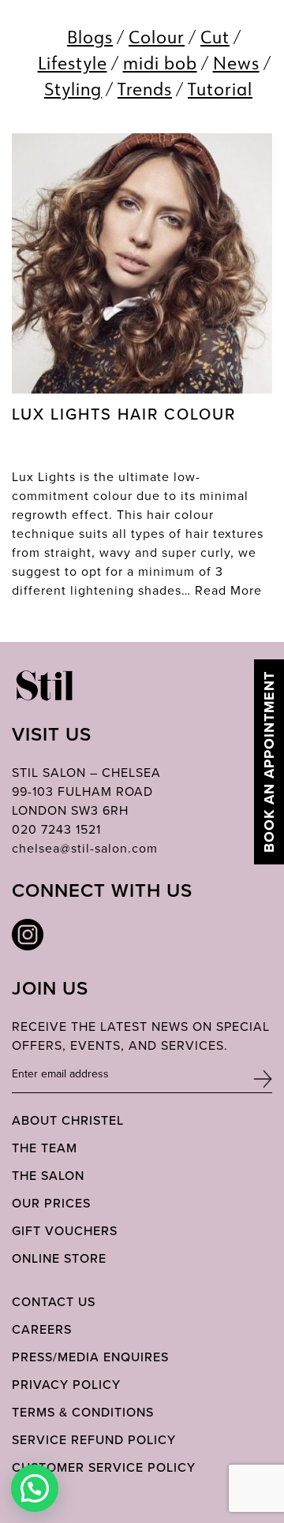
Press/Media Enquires (90, 1356)
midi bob (160, 62)
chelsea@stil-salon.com (85, 848)
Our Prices (51, 1202)
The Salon (48, 1175)
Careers (42, 1329)
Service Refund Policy (94, 1439)
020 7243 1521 (56, 829)
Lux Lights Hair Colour (124, 413)
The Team (44, 1147)
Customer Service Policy (104, 1467)
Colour (157, 36)
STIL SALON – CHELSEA (86, 772)
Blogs (90, 36)
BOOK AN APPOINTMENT (269, 762)
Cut (215, 36)
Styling (73, 88)
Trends (145, 88)
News (236, 62)
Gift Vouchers (65, 1230)
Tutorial (220, 88)
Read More (228, 590)
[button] (34, 1488)
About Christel (68, 1120)
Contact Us (53, 1301)
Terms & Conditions (83, 1411)
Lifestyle (72, 62)
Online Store (59, 1258)
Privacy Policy (66, 1384)
